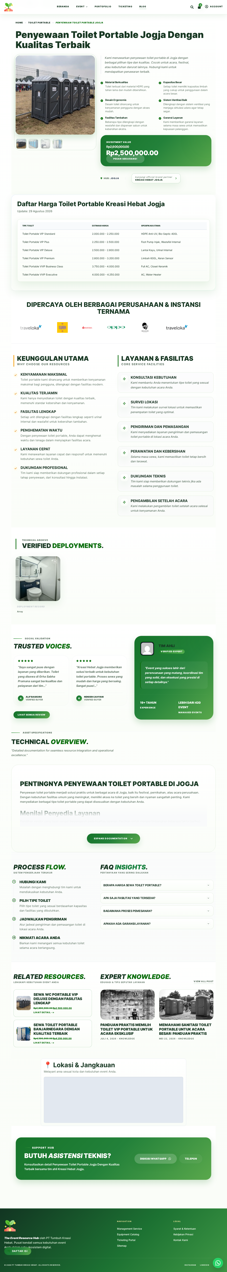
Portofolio (103, 6)
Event (80, 6)
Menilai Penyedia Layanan (22, 1215)
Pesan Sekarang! (125, 158)
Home (15, 4)
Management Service (129, 1228)
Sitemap (122, 1245)
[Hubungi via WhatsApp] (218, 1263)
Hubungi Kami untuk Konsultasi (25, 1240)
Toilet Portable (39, 22)
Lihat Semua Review (32, 714)
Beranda (63, 6)
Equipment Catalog (128, 1234)
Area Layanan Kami (18, 1235)
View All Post (204, 981)
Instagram (190, 1265)
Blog (142, 6)
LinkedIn (204, 1265)
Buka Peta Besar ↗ (169, 1118)
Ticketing (125, 6)
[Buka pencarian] (192, 7)
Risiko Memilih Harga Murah (23, 1220)
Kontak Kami (180, 1240)
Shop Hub (30, 4)
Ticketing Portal (126, 1240)
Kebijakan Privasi (183, 1234)
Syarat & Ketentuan (184, 1228)
